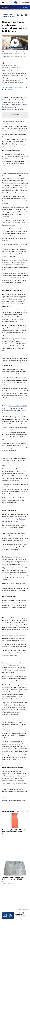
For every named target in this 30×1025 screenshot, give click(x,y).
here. (10, 89)
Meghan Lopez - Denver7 (15, 63)
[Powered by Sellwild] (25, 909)
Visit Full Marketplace (22, 811)
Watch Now (25, 2)
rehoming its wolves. (14, 521)
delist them (14, 192)
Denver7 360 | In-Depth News (8, 15)
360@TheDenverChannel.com (12, 87)
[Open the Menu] (2, 2)
